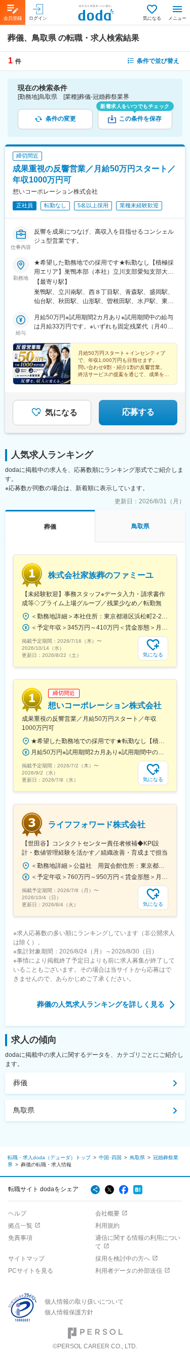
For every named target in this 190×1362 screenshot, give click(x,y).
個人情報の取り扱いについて (84, 1301)
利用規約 (107, 1225)
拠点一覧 (20, 1225)
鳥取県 (23, 1110)
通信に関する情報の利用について (137, 1242)
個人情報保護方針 (69, 1312)
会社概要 (107, 1213)
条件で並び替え (158, 60)
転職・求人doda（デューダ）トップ (49, 1157)
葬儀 (20, 1083)
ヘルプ (17, 1213)
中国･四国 (110, 1157)
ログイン (38, 18)
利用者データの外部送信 (128, 1270)
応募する (138, 412)
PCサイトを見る (30, 1270)
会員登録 (13, 18)
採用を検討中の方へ (122, 1258)
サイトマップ (26, 1258)
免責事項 (20, 1237)
